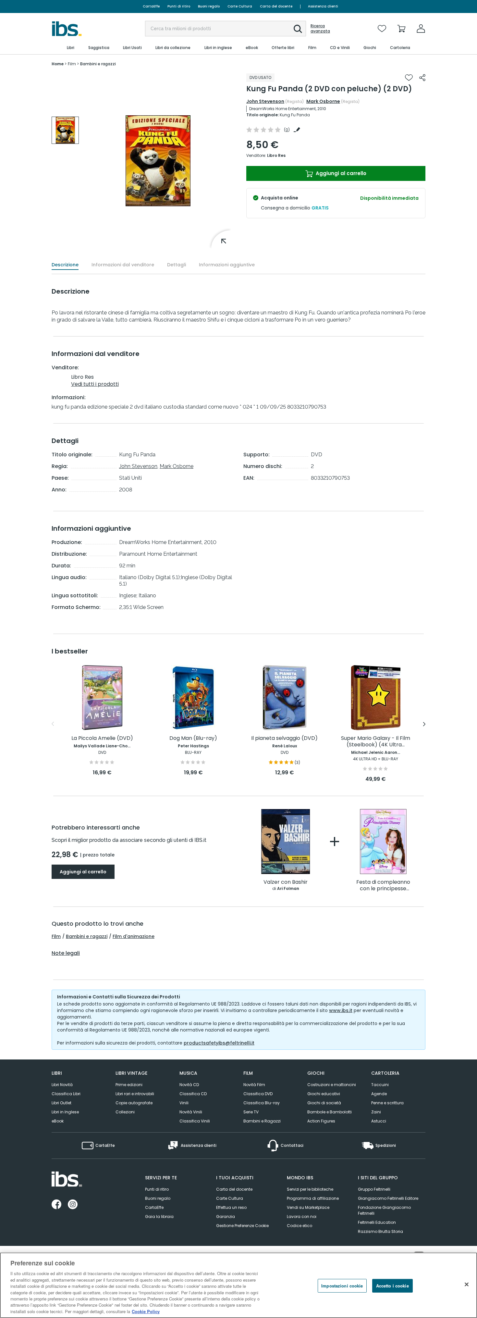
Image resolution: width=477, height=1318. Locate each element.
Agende (379, 1093)
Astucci (378, 1121)
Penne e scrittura (387, 1103)
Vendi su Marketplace (308, 1207)
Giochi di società (324, 1103)
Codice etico (299, 1225)
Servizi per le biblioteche (310, 1189)
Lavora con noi (301, 1216)
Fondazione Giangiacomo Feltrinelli (384, 1210)
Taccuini (380, 1084)
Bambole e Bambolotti (329, 1112)
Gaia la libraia (159, 1216)
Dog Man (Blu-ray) (193, 738)
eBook (58, 1121)
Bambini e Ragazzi (262, 1121)
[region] (238, 1285)
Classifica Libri (66, 1093)
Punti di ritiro (178, 6)
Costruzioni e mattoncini (331, 1084)
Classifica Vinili (194, 1121)
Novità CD (189, 1084)
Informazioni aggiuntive (227, 264)
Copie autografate (134, 1103)
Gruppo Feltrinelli (374, 1189)
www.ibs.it (340, 1010)
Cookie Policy (146, 1311)
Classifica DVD (258, 1093)
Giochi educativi (323, 1093)
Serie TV (251, 1112)
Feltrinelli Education (377, 1222)
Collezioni (125, 1112)
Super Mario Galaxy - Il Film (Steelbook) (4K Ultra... (375, 741)
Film (56, 936)
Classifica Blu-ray (261, 1103)
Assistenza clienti (323, 6)
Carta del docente (276, 6)
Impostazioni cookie (342, 1286)
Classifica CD (193, 1093)
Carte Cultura (239, 6)
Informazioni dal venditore (123, 264)
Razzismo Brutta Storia (380, 1231)
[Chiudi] (466, 1284)
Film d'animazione (133, 936)
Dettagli (176, 264)
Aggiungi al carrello (340, 173)
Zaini (376, 1112)
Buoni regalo (209, 6)
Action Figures (321, 1121)
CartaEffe (151, 6)
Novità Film (254, 1084)
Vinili (184, 1103)
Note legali (66, 953)
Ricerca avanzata (320, 28)
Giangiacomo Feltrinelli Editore (388, 1198)
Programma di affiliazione (313, 1198)
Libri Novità (62, 1084)
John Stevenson (265, 101)
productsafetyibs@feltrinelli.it (219, 1043)
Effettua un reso (231, 1207)
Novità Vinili (190, 1112)
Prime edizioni (129, 1084)
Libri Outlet (61, 1103)
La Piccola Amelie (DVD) (102, 738)
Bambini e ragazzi (86, 936)
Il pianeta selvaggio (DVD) (284, 738)
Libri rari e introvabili (135, 1093)
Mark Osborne (323, 101)
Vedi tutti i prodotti (95, 384)
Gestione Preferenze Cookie (242, 1225)
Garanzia (225, 1216)
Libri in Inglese (65, 1112)
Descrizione (65, 264)
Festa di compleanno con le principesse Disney (383, 885)
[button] (298, 29)
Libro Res (276, 155)
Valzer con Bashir (285, 882)
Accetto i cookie (392, 1286)
